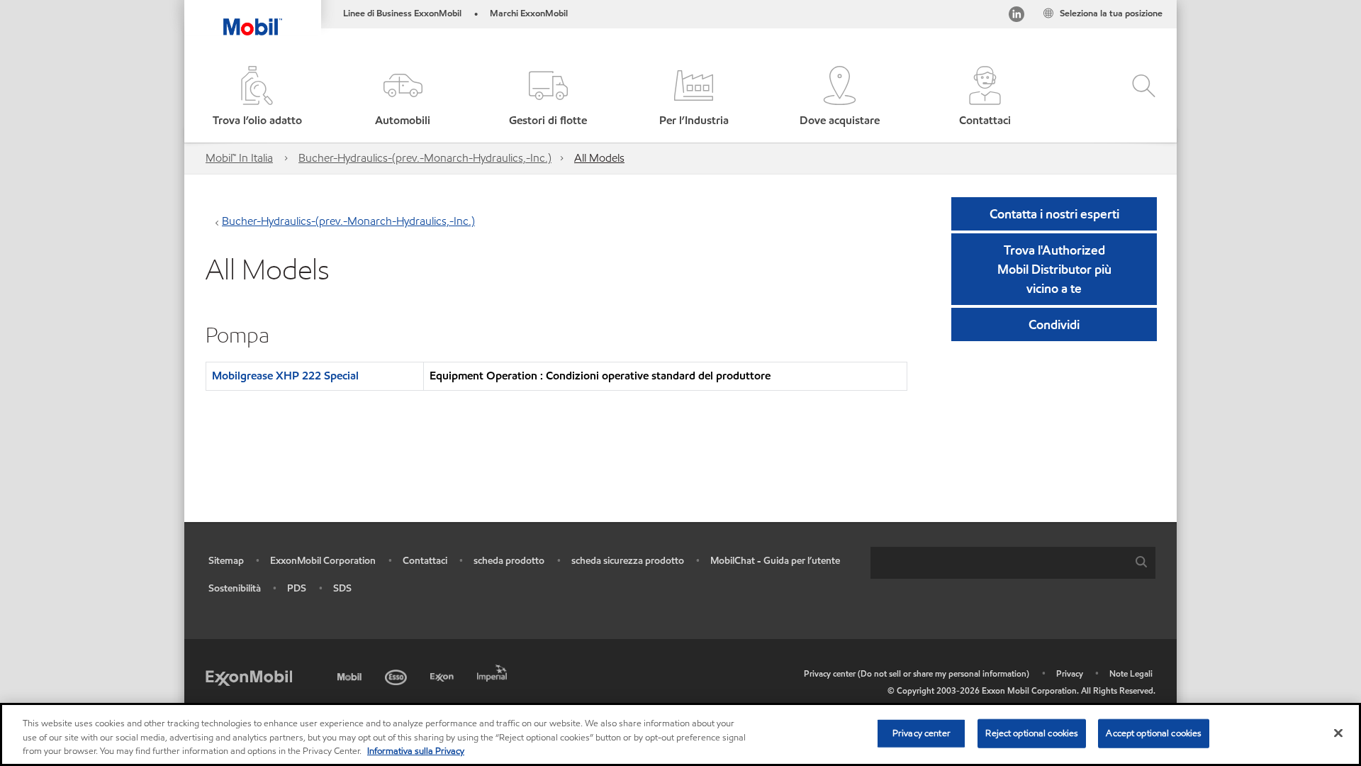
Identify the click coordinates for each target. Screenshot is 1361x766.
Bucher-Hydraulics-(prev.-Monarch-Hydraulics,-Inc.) (424, 157)
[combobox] (1012, 563)
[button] (402, 97)
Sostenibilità (234, 588)
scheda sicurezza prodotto (627, 560)
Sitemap (226, 560)
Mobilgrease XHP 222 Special (285, 375)
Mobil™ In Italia (239, 157)
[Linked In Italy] (1016, 16)
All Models (599, 157)
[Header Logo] (252, 17)
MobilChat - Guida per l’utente (775, 560)
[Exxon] (443, 675)
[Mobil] (350, 675)
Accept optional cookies (1154, 732)
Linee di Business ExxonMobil (402, 13)
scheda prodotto (509, 560)
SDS (342, 588)
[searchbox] (998, 563)
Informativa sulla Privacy (415, 751)
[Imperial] (493, 671)
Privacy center (921, 732)
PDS (296, 588)
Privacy (1069, 673)
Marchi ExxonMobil (529, 13)
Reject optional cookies (1031, 732)
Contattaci (425, 560)
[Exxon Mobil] (249, 677)
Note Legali (1131, 673)
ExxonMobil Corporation (323, 560)
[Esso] (397, 675)
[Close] (1338, 732)
